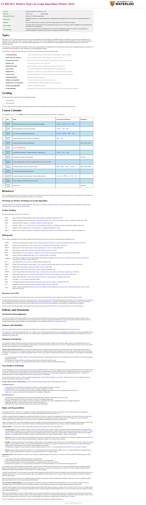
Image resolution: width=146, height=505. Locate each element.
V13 (76, 176)
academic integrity (35, 429)
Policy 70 (90, 437)
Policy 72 (46, 451)
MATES (7, 390)
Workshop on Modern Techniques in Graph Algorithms (55, 204)
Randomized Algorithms (39, 218)
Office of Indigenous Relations (59, 321)
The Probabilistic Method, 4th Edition (37, 223)
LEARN (55, 28)
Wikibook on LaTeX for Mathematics (74, 306)
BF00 (73, 124)
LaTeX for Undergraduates (78, 300)
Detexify (39, 303)
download (8, 297)
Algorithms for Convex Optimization (32, 228)
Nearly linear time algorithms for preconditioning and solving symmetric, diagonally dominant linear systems (59, 287)
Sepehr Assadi (29, 13)
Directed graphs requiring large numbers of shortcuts (32, 267)
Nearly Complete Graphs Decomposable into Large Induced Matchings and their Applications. (56, 242)
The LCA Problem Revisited (42, 255)
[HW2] (89, 166)
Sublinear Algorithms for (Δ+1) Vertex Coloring (44, 247)
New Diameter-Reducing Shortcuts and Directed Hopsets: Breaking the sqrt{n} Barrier (48, 274)
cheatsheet (35, 301)
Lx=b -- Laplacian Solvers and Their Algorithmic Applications (38, 225)
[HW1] (89, 143)
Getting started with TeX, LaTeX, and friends (36, 300)
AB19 (57, 166)
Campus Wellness (45, 377)
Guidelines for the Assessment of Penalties (76, 447)
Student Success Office (57, 377)
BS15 (62, 166)
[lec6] (58, 152)
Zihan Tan (18, 206)
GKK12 (67, 166)
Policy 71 (50, 447)
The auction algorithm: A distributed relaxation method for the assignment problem (42, 252)
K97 (69, 124)
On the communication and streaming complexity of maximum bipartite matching (56, 264)
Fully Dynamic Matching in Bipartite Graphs (39, 250)
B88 (67, 129)
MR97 (69, 133)
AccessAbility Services (74, 329)
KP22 (57, 138)
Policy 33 (56, 413)
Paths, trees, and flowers (26, 262)
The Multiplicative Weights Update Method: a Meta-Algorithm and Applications (51, 230)
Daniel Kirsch (46, 303)
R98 (73, 133)
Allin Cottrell (52, 300)
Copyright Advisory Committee (67, 496)
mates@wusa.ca (74, 390)
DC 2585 (44, 11)
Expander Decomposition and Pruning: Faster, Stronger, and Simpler (45, 282)
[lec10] (59, 176)
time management (20, 378)
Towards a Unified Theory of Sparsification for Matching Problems (44, 245)
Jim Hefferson (90, 300)
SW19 (67, 152)
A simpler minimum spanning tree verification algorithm (32, 269)
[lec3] (58, 133)
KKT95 (64, 124)
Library (16, 490)
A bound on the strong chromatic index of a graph (39, 277)
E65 (63, 129)
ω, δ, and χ (21, 279)
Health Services (9, 392)
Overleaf (80, 297)
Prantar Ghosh (12, 206)
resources (75, 377)
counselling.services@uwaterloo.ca (27, 388)
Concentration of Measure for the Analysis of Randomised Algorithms (52, 220)
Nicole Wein (27, 206)
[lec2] (58, 129)
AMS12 (73, 166)
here (45, 402)
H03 (62, 138)
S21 (63, 152)
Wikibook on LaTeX (56, 306)
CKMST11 (65, 176)
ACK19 (64, 133)
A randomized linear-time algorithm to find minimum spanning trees (55, 272)
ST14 (71, 176)
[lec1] (58, 124)
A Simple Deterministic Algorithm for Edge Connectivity (37, 284)
